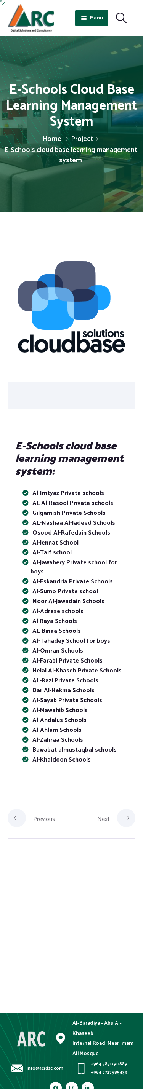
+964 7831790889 (109, 1064)
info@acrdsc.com (45, 1068)
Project (82, 139)
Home (51, 139)
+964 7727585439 (109, 1073)
